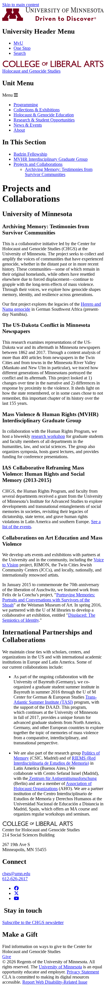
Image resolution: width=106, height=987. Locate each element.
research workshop (48, 436)
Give (6, 956)
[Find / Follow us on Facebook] (16, 888)
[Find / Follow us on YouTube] (16, 898)
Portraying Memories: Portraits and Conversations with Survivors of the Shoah (48, 599)
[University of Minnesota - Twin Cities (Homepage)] (53, 19)
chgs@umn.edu (16, 873)
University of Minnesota (60, 966)
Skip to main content (20, 4)
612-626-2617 (15, 878)
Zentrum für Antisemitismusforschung (63, 778)
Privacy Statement (83, 971)
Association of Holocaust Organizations (53, 786)
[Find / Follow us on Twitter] (16, 893)
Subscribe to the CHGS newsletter (33, 922)
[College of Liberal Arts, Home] (53, 66)
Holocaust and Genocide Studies (31, 71)
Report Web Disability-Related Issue (54, 982)
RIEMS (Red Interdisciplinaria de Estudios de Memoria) (55, 761)
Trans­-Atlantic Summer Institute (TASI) (55, 700)
